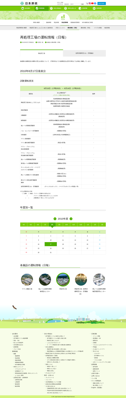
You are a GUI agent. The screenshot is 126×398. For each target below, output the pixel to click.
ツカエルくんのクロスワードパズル (102, 344)
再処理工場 (41, 53)
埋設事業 (56, 22)
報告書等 (17, 384)
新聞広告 (95, 340)
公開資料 (17, 382)
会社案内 (27, 8)
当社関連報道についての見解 (53, 382)
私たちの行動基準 (18, 342)
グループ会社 (17, 349)
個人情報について (97, 385)
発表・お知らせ (49, 375)
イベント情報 (96, 336)
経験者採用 (96, 369)
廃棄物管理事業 (75, 22)
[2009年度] (55, 218)
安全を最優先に (50, 347)
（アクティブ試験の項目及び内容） (61, 95)
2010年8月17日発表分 (28, 42)
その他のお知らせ (50, 386)
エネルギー (97, 353)
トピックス (49, 379)
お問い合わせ (95, 376)
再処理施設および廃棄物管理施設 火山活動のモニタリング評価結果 (65, 351)
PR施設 (95, 347)
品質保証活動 (18, 379)
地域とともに (49, 364)
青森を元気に (50, 370)
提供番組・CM (97, 338)
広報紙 (94, 342)
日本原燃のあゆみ (18, 344)
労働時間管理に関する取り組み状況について (59, 388)
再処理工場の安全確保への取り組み (56, 349)
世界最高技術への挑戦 (52, 355)
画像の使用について (98, 383)
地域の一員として (52, 366)
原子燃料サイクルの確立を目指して (55, 336)
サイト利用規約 (96, 380)
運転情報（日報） (73, 27)
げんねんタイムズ (50, 373)
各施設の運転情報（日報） (54, 42)
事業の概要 (36, 22)
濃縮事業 (48, 22)
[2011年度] (71, 218)
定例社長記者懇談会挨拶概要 (53, 384)
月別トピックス (60, 27)
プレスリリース (50, 377)
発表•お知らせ (72, 8)
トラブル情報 (98, 27)
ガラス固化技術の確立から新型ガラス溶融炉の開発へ (61, 360)
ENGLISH (66, 4)
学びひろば (96, 351)
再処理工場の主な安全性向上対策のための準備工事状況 (61, 353)
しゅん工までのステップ (53, 342)
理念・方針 (17, 340)
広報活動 (84, 8)
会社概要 (16, 336)
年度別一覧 (40, 42)
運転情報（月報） (86, 27)
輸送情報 (107, 27)
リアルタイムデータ (20, 369)
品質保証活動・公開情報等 (21, 377)
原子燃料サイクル (99, 355)
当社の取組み (57, 8)
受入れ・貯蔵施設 (84, 53)
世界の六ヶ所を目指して (53, 362)
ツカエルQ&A (97, 360)
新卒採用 (95, 366)
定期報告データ (19, 371)
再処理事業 (65, 22)
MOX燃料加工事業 (87, 22)
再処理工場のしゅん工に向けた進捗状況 (41, 27)
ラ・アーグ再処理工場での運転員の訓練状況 (59, 344)
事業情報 (41, 8)
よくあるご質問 (19, 375)
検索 (82, 4)
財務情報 (16, 347)
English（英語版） (97, 387)
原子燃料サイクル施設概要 (21, 338)
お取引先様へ (101, 3)
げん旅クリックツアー (99, 349)
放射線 (96, 357)
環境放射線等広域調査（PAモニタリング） (26, 373)
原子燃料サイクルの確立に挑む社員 (56, 338)
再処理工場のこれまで (53, 340)
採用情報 (99, 8)
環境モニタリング (18, 366)
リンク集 (94, 378)
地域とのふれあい (52, 368)
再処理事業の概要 (21, 27)
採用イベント (96, 371)
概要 (15, 353)
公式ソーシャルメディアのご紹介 (102, 362)
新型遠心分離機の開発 (53, 357)
